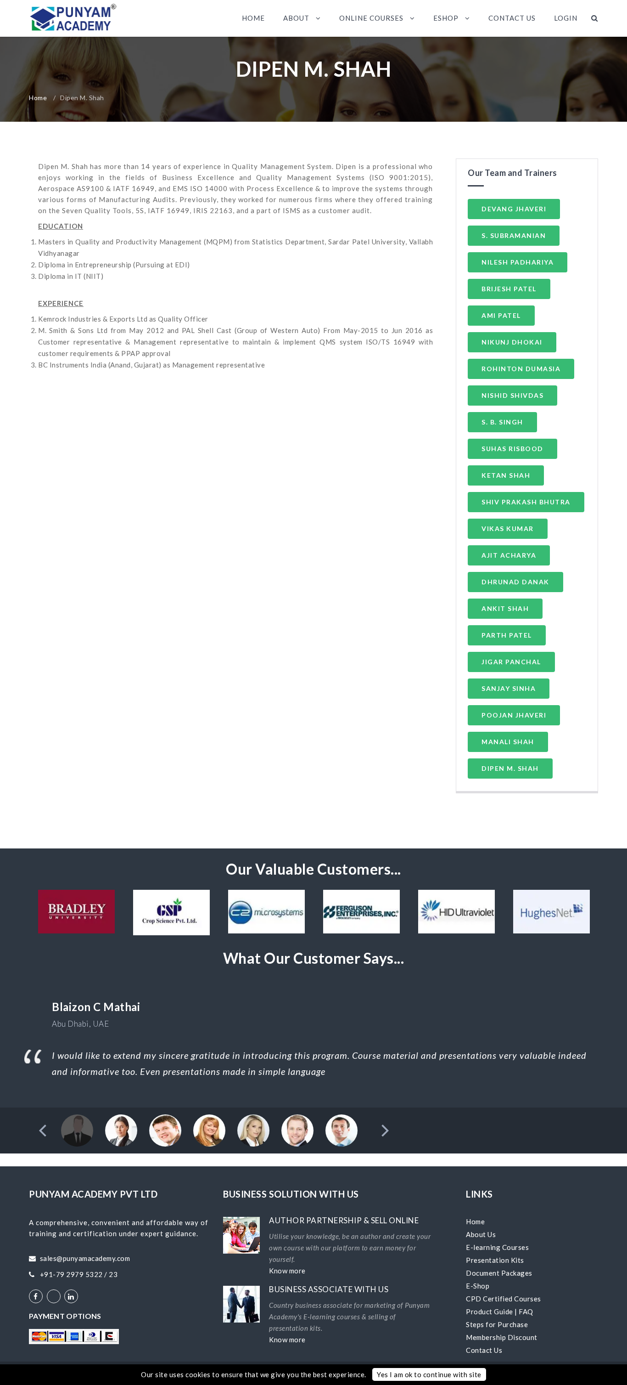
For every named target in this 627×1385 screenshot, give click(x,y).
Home (253, 18)
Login (565, 18)
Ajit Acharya (508, 555)
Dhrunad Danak (515, 582)
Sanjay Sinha (508, 688)
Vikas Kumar (507, 528)
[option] (76, 912)
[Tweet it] (54, 1296)
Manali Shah (507, 742)
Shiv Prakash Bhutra (526, 502)
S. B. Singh (502, 422)
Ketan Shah (505, 475)
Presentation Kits (495, 1260)
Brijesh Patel (509, 289)
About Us (481, 1234)
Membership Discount (501, 1337)
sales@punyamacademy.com (85, 1258)
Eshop (446, 18)
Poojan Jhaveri (513, 715)
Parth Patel (506, 635)
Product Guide (489, 1311)
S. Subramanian (513, 235)
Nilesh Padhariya (517, 262)
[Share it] (36, 1296)
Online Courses (372, 18)
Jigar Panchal (511, 662)
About (297, 18)
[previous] (44, 1130)
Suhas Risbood (512, 448)
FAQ (526, 1311)
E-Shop (477, 1286)
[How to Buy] (74, 1336)
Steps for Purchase (497, 1324)
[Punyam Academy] (73, 18)
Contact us (512, 18)
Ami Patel (501, 315)
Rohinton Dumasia (520, 369)
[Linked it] (71, 1296)
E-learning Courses (497, 1247)
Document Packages (499, 1273)
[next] (384, 1130)
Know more (287, 1270)
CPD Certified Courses (503, 1299)
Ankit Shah (505, 608)
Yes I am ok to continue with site (429, 1374)
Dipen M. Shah (510, 768)
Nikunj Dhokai (512, 342)
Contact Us (484, 1350)
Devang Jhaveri (513, 209)
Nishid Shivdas (512, 395)
